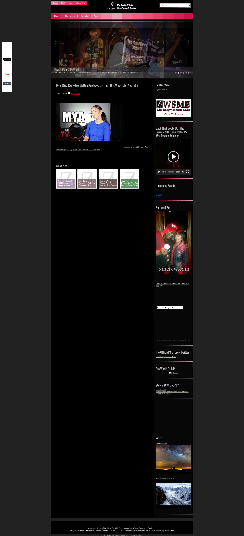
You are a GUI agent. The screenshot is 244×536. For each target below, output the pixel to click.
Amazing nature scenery (166, 478)
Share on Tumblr (7, 83)
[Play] (159, 171)
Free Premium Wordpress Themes (94, 530)
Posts (95, 16)
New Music (70, 16)
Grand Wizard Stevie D (66, 69)
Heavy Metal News (167, 530)
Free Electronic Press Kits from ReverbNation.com (173, 340)
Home (57, 16)
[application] (173, 157)
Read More (127, 72)
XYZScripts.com (135, 535)
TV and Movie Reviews (127, 530)
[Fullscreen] (187, 171)
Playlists (84, 16)
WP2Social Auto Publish (111, 535)
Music (63, 3)
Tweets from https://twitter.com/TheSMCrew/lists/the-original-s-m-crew (172, 392)
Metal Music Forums (146, 530)
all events (160, 195)
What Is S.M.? (81, 3)
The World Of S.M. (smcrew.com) (116, 528)
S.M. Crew (75, 94)
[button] (173, 156)
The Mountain (161, 443)
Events (55, 3)
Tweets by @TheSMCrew (166, 357)
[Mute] (183, 171)
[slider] (171, 171)
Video (71, 3)
